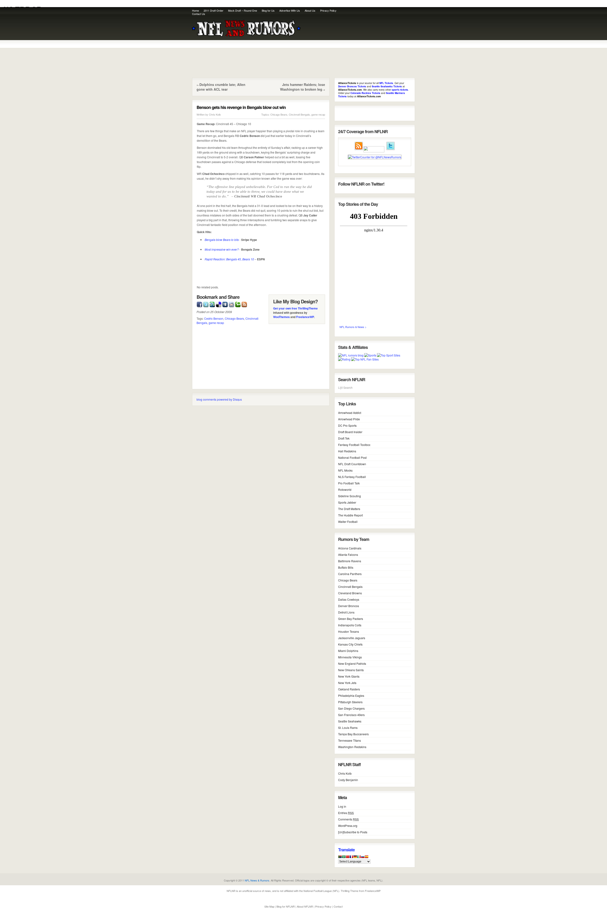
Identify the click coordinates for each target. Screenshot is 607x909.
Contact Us (198, 13)
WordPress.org (347, 826)
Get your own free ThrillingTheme (295, 308)
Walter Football (348, 522)
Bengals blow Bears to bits (222, 240)
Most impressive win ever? (222, 249)
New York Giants (348, 676)
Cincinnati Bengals (299, 114)
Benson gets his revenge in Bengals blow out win (241, 107)
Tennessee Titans (349, 740)
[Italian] (359, 858)
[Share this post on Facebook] (199, 304)
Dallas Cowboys (348, 599)
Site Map (269, 906)
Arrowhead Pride (349, 419)
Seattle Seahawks (349, 721)
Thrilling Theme (349, 891)
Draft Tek (343, 438)
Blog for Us (268, 10)
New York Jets (347, 683)
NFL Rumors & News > (353, 327)
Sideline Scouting (349, 496)
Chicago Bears (278, 114)
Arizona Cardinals (349, 548)
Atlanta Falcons (348, 555)
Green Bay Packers (350, 619)
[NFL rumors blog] (350, 355)
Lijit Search (345, 387)
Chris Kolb (215, 114)
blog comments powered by (219, 399)
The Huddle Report (350, 515)
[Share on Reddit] (231, 304)
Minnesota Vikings (350, 657)
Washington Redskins (352, 747)
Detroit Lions (346, 612)
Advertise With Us (289, 10)
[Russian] (363, 858)
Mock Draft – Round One (242, 10)
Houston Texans (348, 631)
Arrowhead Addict (349, 413)
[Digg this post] (225, 304)
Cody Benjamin (348, 780)
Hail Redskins (347, 451)
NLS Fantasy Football (352, 477)
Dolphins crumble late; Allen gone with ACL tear (221, 87)
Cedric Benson (213, 318)
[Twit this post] (206, 304)
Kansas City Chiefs (350, 644)
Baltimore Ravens (349, 561)
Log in (342, 806)
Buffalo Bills (345, 567)
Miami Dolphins (348, 651)
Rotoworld (344, 489)
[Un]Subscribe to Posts (352, 832)
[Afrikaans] (340, 858)
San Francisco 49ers (351, 715)
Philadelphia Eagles (351, 695)
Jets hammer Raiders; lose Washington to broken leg (302, 87)
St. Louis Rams (348, 728)
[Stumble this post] (212, 304)
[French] (351, 858)
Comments (348, 819)
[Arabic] (344, 858)
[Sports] (370, 355)
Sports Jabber (347, 502)
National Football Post (352, 457)
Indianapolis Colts (349, 625)
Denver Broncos (348, 606)
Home (195, 10)
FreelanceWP (305, 317)
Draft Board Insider (350, 432)
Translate (346, 850)
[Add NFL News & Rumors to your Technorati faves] (238, 304)
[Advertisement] (358, 30)
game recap (318, 114)
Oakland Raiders (349, 689)
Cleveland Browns (350, 593)
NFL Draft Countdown (352, 464)
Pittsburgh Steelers (350, 702)
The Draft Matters (349, 509)
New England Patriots (352, 663)
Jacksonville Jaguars (351, 638)
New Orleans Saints (351, 670)
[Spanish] (366, 858)
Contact (338, 906)
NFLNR (231, 891)
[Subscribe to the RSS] (244, 304)
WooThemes (281, 317)
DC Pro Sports (347, 425)
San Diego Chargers (351, 708)
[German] (355, 858)
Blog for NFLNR (285, 906)
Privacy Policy (328, 10)
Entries (346, 813)
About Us (310, 10)
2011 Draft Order (213, 10)
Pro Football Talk (349, 483)
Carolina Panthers (350, 574)
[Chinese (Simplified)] (347, 858)
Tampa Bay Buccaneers (353, 734)
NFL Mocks (345, 470)
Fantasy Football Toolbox (354, 445)
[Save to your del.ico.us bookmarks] (218, 304)
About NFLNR (305, 906)
